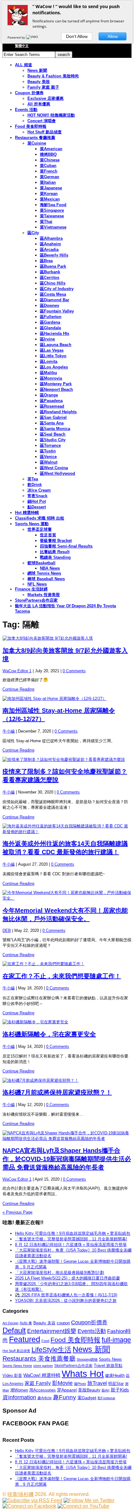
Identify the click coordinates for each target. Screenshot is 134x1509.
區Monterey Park (56, 384)
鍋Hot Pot (36, 501)
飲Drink (34, 484)
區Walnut (48, 462)
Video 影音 (12, 1375)
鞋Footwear (106, 1398)
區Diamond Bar (54, 300)
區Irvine (47, 339)
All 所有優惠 (38, 104)
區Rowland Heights (58, 412)
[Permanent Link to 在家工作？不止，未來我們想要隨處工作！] (67, 964)
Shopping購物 (87, 1359)
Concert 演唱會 (41, 120)
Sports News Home (17, 1366)
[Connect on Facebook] (29, 1506)
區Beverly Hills (54, 255)
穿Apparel (67, 1389)
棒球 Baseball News (46, 578)
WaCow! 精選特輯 (41, 1375)
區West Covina (54, 467)
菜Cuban (48, 165)
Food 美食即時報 (30, 126)
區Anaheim (50, 244)
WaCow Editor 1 (16, 671)
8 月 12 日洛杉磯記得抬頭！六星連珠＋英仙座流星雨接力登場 (71, 1244)
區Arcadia (49, 249)
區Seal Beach (52, 434)
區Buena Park (53, 266)
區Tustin (48, 451)
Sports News (110, 1359)
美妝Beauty (89, 1389)
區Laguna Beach (55, 344)
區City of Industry (57, 288)
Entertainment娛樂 (51, 1331)
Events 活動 (26, 109)
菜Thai (46, 221)
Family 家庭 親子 (43, 87)
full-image (116, 1340)
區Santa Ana (52, 423)
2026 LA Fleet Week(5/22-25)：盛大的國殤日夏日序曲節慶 (67, 1278)
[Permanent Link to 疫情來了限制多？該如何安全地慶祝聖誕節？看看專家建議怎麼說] (67, 759)
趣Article (44, 1398)
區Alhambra (51, 238)
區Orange (49, 395)
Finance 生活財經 (31, 589)
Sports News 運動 (32, 523)
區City (33, 232)
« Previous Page (17, 1212)
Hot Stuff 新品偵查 (44, 132)
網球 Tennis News (44, 573)
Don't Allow (77, 36)
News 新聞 (37, 70)
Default (14, 1330)
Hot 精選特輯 (27, 512)
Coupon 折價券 (29, 92)
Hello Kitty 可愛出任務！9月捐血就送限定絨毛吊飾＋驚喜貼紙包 (72, 1233)
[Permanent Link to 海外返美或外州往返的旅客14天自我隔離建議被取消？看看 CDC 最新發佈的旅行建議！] (67, 829)
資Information (19, 1397)
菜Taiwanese (52, 216)
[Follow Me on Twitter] (89, 1500)
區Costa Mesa (53, 294)
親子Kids (120, 1389)
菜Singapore (52, 210)
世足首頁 (48, 535)
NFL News (37, 584)
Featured (24, 1339)
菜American (51, 148)
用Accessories (42, 1390)
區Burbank (50, 272)
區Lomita (48, 361)
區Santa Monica (55, 428)
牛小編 (8, 731)
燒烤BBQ (48, 154)
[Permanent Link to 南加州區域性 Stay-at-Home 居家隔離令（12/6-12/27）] (67, 698)
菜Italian (48, 182)
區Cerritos (49, 277)
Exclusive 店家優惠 (45, 98)
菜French (48, 171)
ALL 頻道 (23, 64)
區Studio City (52, 439)
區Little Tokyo (53, 356)
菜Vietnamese (53, 227)
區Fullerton (50, 316)
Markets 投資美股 (43, 594)
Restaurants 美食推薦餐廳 (38, 1358)
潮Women (19, 1390)
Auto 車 (26, 1323)
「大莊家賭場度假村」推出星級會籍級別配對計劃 (59, 1272)
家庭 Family (38, 1383)
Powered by (16, 37)
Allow (113, 36)
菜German (49, 176)
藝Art (105, 1390)
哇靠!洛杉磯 (20, 1494)
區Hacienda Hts (54, 333)
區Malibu (48, 372)
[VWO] (32, 37)
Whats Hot (83, 1373)
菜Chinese (50, 160)
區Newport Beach (56, 389)
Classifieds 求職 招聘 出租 (39, 518)
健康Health (115, 1375)
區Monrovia (51, 378)
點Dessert (36, 507)
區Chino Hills (52, 283)
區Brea (46, 260)
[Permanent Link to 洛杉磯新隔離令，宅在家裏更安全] (67, 1022)
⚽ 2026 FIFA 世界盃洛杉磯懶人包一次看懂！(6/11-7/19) (66, 1295)
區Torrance (50, 445)
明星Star (116, 1384)
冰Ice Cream (39, 490)
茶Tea (32, 479)
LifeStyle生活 (51, 1350)
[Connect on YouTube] (83, 1506)
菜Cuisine (36, 143)
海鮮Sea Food (53, 204)
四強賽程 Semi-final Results (66, 546)
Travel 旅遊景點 (108, 1365)
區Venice (48, 456)
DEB (6, 930)
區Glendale (50, 328)
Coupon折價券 (89, 1322)
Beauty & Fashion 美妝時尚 (53, 76)
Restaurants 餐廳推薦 (35, 137)
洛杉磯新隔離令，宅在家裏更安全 (49, 1034)
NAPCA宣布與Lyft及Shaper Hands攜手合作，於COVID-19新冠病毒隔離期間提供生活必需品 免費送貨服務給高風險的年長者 (66, 1159)
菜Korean (49, 193)
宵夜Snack (37, 495)
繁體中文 (22, 46)
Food (45, 1341)
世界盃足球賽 (39, 529)
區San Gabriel (53, 417)
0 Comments (74, 671)
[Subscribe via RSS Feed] (32, 1500)
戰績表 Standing (55, 557)
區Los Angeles (54, 367)
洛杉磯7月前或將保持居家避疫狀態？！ (57, 1092)
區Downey (49, 305)
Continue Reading (18, 689)
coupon (63, 1323)
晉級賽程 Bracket (56, 540)
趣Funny (64, 1397)
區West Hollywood (57, 473)
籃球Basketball (41, 563)
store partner (43, 1366)
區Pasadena (51, 400)
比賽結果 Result (54, 551)
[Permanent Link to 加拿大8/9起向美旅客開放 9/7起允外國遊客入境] (67, 638)
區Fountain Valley (57, 311)
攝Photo (80, 1384)
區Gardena (50, 322)
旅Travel (97, 1383)
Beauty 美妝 (38, 81)
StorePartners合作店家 (36, 600)
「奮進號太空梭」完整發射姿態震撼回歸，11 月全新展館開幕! (71, 1239)
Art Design (10, 1323)
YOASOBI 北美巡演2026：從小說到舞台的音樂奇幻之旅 (66, 1300)
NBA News (50, 568)
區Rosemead (52, 406)
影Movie (62, 1383)
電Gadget (86, 1397)
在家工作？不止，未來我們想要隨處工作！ (61, 976)
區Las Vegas (52, 350)
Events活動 (92, 1331)
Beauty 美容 (44, 1323)
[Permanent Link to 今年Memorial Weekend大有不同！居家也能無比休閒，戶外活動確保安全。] (67, 895)
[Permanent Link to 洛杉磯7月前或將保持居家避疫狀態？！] (67, 1080)
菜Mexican (50, 199)
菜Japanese (51, 188)
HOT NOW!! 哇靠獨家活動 (51, 115)
